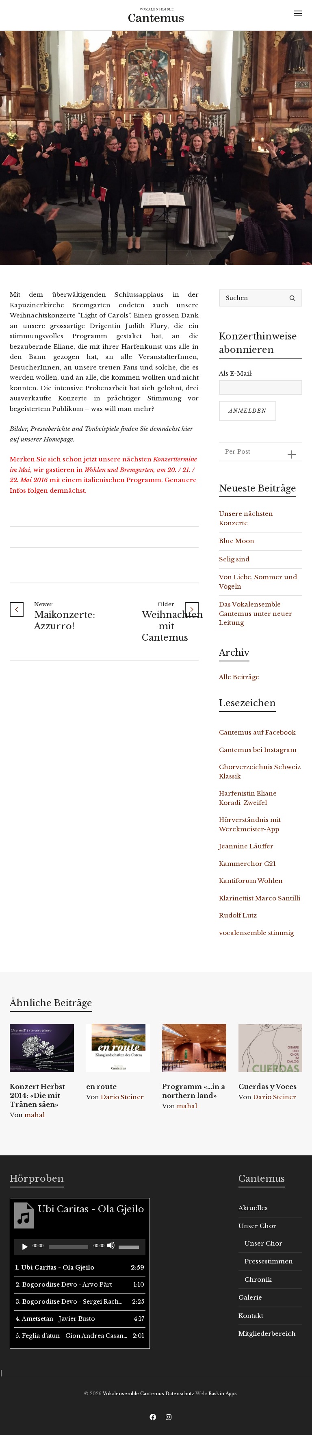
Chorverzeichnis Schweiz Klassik (260, 771)
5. (71, 1335)
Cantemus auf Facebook (257, 732)
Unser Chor (257, 1226)
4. (55, 1318)
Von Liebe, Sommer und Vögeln (258, 581)
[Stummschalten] (111, 1245)
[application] (79, 1247)
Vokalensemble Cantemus (133, 1393)
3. (71, 1301)
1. (54, 1267)
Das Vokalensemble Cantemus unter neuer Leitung (255, 613)
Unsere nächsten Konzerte (246, 518)
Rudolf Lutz (238, 915)
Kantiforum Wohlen (251, 881)
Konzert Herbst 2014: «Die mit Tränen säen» (37, 1096)
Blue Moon (236, 541)
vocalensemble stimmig (256, 933)
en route (101, 1087)
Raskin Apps (222, 1393)
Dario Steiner (122, 1097)
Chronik (258, 1279)
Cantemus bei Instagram (258, 750)
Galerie (250, 1297)
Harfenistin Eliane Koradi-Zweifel (248, 798)
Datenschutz (179, 1393)
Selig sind (234, 559)
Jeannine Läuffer (246, 846)
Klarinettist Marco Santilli (259, 898)
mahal (34, 1115)
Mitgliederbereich (267, 1333)
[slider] (130, 1246)
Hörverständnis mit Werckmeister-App (250, 824)
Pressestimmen (269, 1261)
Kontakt (250, 1316)
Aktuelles (253, 1208)
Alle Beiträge (239, 677)
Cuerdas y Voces (267, 1087)
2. (63, 1284)
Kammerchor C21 (247, 864)
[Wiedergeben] (25, 1247)
